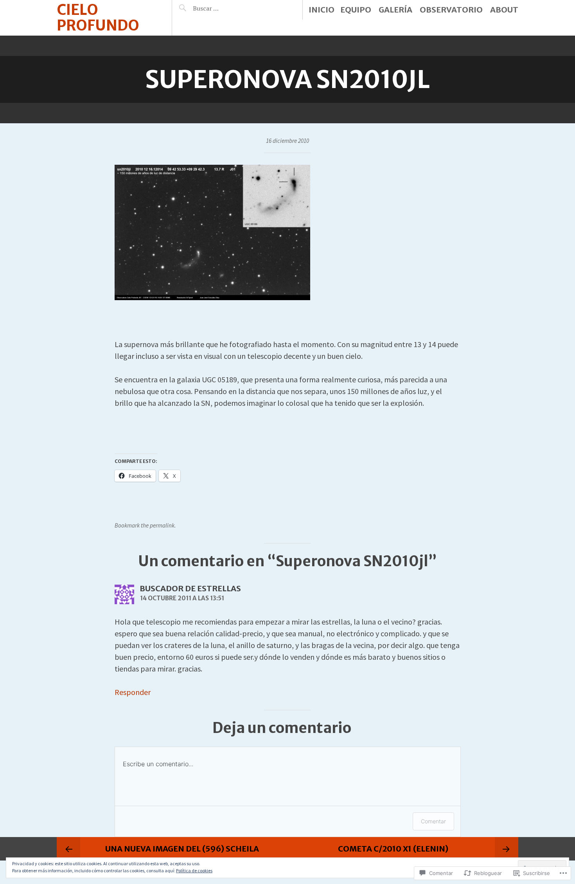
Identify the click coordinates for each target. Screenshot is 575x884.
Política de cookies (194, 870)
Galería (395, 9)
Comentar (433, 821)
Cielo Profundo (98, 17)
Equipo (355, 9)
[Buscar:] (225, 8)
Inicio (321, 9)
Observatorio (451, 9)
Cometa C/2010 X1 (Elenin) (393, 848)
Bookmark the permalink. (145, 525)
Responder (133, 692)
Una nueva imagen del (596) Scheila (182, 848)
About (504, 9)
